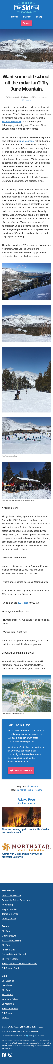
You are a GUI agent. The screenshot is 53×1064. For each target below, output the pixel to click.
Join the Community (23, 770)
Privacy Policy (9, 918)
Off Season (7, 1013)
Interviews (7, 985)
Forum (27, 16)
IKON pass (23, 602)
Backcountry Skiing (11, 940)
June (30, 790)
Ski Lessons (8, 980)
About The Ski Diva (11, 895)
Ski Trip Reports (10, 959)
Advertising (7, 904)
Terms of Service (10, 914)
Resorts (38, 790)
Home (14, 16)
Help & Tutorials (10, 909)
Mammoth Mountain (11, 121)
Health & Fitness (10, 1008)
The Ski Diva (8, 890)
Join (28, 23)
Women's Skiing (10, 999)
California (21, 790)
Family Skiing (8, 949)
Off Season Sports (11, 968)
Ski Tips (6, 945)
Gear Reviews (9, 935)
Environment (8, 1003)
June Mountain (26, 141)
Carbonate (33, 1031)
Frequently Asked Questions (16, 900)
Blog (39, 16)
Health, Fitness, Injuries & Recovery (19, 963)
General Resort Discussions (15, 954)
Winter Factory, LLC (16, 1027)
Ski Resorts (26, 100)
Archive (5, 1017)
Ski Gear (6, 931)
